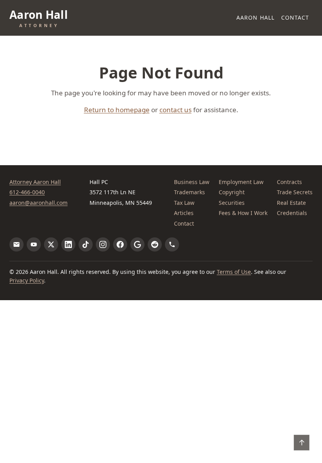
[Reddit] (155, 244)
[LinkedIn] (68, 244)
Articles (184, 213)
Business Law (191, 182)
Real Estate (291, 202)
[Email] (16, 244)
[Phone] (172, 244)
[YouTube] (34, 244)
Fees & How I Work (243, 213)
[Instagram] (103, 244)
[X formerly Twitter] (51, 244)
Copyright (232, 192)
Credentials (292, 213)
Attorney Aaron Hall (35, 182)
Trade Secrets (295, 192)
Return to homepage (117, 109)
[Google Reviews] (137, 244)
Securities (232, 202)
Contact (295, 17)
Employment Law (241, 182)
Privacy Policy (26, 280)
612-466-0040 (27, 192)
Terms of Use (234, 271)
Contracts (289, 182)
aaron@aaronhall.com (38, 202)
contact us (175, 109)
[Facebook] (120, 244)
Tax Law (184, 202)
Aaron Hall (255, 17)
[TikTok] (86, 244)
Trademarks (189, 192)
